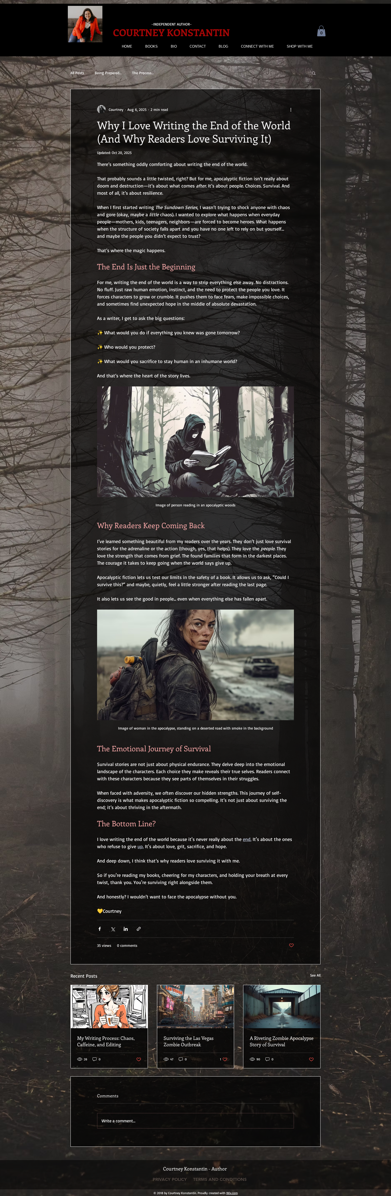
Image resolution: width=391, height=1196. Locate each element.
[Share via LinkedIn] (125, 928)
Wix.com (232, 1193)
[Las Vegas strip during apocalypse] (195, 1006)
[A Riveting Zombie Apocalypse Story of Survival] (281, 1006)
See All (315, 975)
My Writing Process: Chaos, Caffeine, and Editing (106, 1041)
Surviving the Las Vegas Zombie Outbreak (189, 1041)
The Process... (143, 72)
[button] (321, 31)
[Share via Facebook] (99, 928)
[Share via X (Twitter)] (112, 928)
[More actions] (291, 109)
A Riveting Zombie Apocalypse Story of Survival (282, 1041)
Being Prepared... (108, 72)
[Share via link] (138, 928)
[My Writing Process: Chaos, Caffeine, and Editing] (109, 1006)
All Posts (77, 72)
